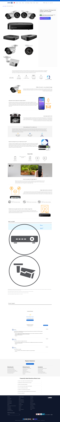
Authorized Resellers (32, 408)
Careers (31, 409)
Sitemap (20, 408)
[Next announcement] (52, 0)
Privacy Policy (8, 399)
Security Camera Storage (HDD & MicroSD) (42, 368)
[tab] (30, 225)
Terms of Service (9, 398)
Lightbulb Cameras (25, 370)
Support (20, 398)
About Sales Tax (9, 408)
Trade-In (20, 410)
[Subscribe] (19, 414)
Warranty (8, 404)
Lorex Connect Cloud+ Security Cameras (27, 368)
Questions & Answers (30, 324)
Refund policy (27, 420)
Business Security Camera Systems (11, 369)
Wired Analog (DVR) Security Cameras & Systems (12, 371)
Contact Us (31, 398)
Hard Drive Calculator (21, 409)
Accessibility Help (9, 409)
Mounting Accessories (40, 370)
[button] (17, 3)
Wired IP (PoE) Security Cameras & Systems (11, 370)
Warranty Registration (21, 399)
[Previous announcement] (7, 0)
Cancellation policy (43, 420)
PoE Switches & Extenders (40, 371)
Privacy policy (31, 420)
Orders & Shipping (9, 403)
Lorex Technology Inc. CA (19, 420)
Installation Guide (21, 404)
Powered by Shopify (24, 420)
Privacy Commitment (32, 403)
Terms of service (34, 420)
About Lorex (31, 399)
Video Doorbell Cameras (25, 369)
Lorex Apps (20, 403)
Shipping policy (38, 420)
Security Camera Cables (40, 369)
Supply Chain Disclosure (10, 410)
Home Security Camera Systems (10, 368)
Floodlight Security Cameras (25, 371)
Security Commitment (32, 404)
